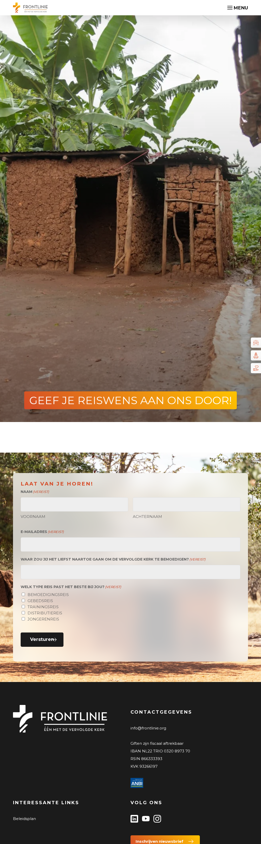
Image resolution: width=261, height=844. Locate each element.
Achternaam (147, 516)
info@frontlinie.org (148, 728)
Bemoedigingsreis (48, 594)
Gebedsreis (40, 600)
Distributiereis (45, 613)
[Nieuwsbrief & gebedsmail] (256, 343)
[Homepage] (30, 8)
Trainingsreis (43, 606)
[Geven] (256, 368)
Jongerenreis (43, 619)
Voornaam (33, 516)
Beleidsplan (24, 818)
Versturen (42, 639)
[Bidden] (256, 355)
